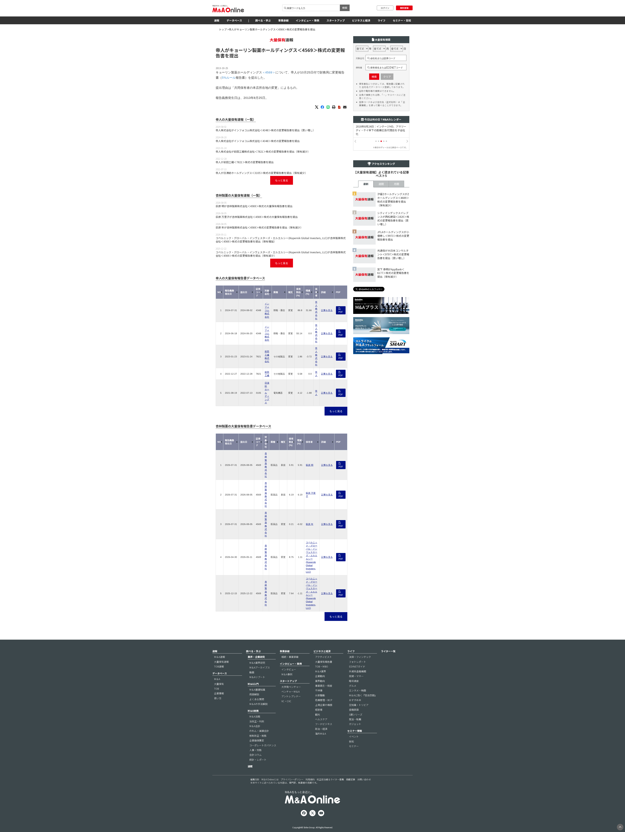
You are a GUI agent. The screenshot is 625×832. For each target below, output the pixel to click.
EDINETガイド (357, 666)
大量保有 (219, 684)
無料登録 (404, 7)
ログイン (385, 7)
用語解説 (254, 694)
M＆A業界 (320, 671)
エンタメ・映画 (357, 690)
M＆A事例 (286, 674)
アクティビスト (323, 657)
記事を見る (327, 310)
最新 (365, 184)
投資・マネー (356, 676)
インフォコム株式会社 (267, 310)
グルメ (352, 685)
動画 (251, 672)
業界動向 (320, 681)
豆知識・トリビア (358, 705)
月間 (396, 184)
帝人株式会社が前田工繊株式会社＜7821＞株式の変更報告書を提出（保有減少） (263, 151)
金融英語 (354, 709)
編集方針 (254, 779)
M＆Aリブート (257, 677)
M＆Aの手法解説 (258, 704)
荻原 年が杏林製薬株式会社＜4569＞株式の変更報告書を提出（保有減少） (259, 227)
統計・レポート (257, 759)
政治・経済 (321, 729)
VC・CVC (286, 701)
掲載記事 (350, 779)
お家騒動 (320, 695)
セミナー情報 (354, 730)
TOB (216, 688)
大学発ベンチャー (291, 687)
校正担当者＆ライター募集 (330, 779)
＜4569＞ (307, 50)
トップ (223, 29)
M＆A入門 (253, 684)
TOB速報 (219, 666)
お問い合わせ (364, 779)
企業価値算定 (256, 740)
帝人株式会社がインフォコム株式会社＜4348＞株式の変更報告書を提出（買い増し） (265, 130)
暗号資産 (354, 681)
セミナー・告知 (402, 20)
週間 (381, 184)
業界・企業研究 (256, 657)
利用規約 (310, 779)
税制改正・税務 (257, 735)
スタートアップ (335, 20)
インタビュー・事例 (307, 20)
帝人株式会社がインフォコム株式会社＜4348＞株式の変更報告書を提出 (258, 141)
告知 (351, 741)
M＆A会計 (254, 726)
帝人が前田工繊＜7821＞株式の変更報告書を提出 (245, 162)
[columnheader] (219, 292)
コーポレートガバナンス (262, 745)
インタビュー (288, 669)
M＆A (217, 679)
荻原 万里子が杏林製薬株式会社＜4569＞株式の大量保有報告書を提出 (257, 217)
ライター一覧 (388, 651)
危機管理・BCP (323, 700)
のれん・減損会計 (259, 730)
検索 (344, 8)
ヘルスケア (321, 719)
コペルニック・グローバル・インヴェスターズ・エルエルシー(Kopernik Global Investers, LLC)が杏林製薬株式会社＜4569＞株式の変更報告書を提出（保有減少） (281, 254)
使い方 (217, 698)
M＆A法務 (254, 716)
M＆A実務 (253, 710)
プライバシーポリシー (292, 779)
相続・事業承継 (290, 657)
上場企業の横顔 (323, 705)
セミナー (354, 746)
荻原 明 (309, 465)
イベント (354, 736)
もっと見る (281, 180)
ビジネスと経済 (361, 20)
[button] (376, 141)
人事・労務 (255, 750)
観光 (317, 714)
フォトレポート (357, 661)
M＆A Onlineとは (270, 779)
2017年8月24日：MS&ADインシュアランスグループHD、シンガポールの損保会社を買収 (381, 130)
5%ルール (229, 77)
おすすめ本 (355, 700)
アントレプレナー (291, 696)
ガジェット (355, 724)
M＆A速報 (219, 657)
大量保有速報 (221, 661)
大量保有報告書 (323, 661)
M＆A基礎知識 (257, 689)
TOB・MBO (321, 666)
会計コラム (255, 754)
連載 (250, 766)
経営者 (318, 709)
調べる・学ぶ (263, 20)
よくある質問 (256, 699)
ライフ (381, 20)
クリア (387, 77)
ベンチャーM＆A (290, 691)
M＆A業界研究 (257, 662)
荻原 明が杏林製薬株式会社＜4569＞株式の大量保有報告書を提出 (254, 206)
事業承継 (283, 20)
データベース (234, 20)
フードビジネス (323, 724)
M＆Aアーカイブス (259, 667)
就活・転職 (355, 719)
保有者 (359, 67)
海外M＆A (320, 733)
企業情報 (219, 693)
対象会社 (360, 58)
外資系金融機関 (357, 671)
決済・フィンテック (360, 657)
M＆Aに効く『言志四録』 (363, 695)
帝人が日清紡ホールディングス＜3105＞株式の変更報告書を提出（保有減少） (261, 173)
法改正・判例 (256, 721)
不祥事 (318, 690)
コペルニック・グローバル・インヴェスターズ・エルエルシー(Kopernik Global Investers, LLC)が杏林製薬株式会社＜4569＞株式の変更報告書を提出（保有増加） (281, 239)
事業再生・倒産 (323, 685)
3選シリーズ (355, 714)
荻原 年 (309, 524)
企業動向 (320, 676)
